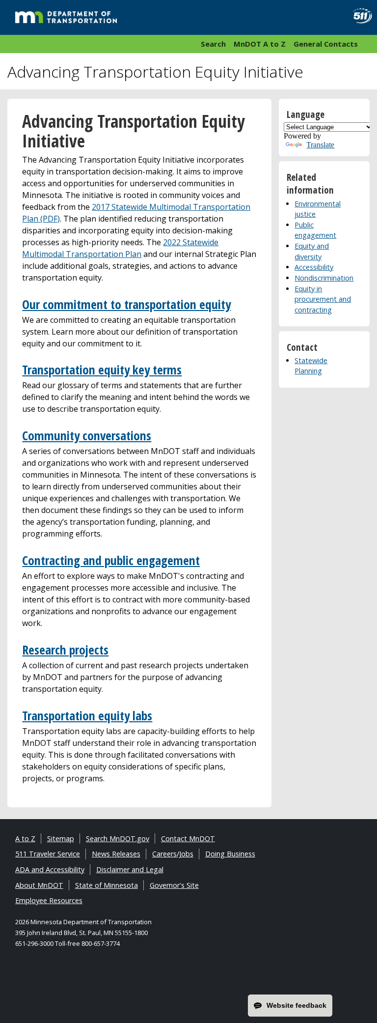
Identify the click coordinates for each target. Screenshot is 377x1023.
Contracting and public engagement (111, 560)
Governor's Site (174, 885)
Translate (320, 145)
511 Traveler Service (47, 853)
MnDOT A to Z (260, 44)
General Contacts (326, 44)
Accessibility (314, 267)
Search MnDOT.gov (117, 838)
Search (213, 44)
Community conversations (86, 435)
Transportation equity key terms (102, 369)
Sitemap (60, 838)
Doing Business (230, 853)
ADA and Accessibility (49, 869)
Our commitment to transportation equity (126, 304)
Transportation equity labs (87, 715)
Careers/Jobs (172, 853)
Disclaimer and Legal (129, 869)
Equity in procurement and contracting (323, 299)
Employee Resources (48, 900)
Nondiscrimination (324, 278)
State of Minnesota (106, 885)
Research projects (65, 649)
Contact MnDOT (188, 838)
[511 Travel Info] (359, 16)
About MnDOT (39, 885)
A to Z (25, 838)
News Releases (116, 853)
